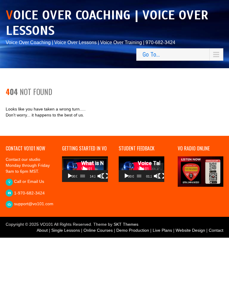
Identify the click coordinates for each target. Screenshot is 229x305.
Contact (216, 230)
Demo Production (132, 230)
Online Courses (98, 230)
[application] (85, 169)
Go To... (151, 54)
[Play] (70, 176)
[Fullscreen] (105, 176)
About (42, 230)
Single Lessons (65, 230)
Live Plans (162, 230)
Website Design (190, 230)
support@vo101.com (33, 203)
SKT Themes (126, 224)
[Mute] (100, 176)
